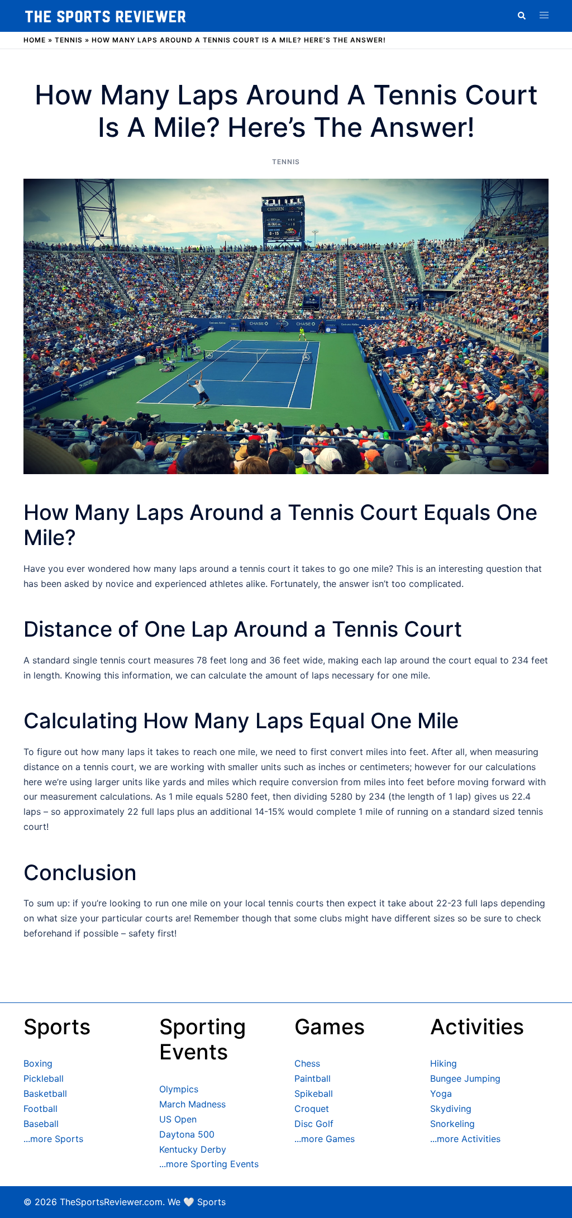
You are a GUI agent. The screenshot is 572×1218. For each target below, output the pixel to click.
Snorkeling (452, 1123)
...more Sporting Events (209, 1163)
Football (40, 1108)
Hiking (443, 1063)
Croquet (311, 1108)
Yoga (441, 1093)
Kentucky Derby (192, 1149)
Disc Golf (313, 1123)
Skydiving (450, 1108)
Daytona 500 (186, 1134)
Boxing (38, 1063)
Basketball (45, 1093)
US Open (178, 1119)
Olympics (178, 1089)
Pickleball (43, 1078)
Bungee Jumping (465, 1078)
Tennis (69, 40)
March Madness (192, 1104)
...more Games (324, 1138)
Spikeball (313, 1093)
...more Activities (465, 1138)
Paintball (312, 1078)
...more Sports (53, 1138)
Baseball (41, 1123)
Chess (307, 1063)
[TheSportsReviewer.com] (105, 15)
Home (34, 40)
